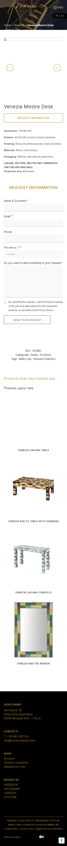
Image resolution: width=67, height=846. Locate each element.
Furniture (45, 354)
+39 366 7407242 (18, 736)
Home (7, 25)
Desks (34, 354)
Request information (33, 118)
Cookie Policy (11, 828)
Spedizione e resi (14, 766)
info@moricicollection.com (19, 740)
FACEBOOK (11, 784)
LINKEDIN (10, 793)
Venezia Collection (44, 359)
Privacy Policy (27, 828)
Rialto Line (25, 359)
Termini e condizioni (16, 762)
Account (9, 758)
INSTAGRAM (12, 788)
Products (19, 25)
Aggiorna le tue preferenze (49, 828)
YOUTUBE (10, 797)
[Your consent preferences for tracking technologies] (62, 840)
